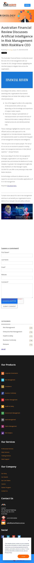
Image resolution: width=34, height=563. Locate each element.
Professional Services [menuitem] (7, 449)
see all (3, 349)
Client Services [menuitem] (5, 452)
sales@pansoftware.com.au (16, 523)
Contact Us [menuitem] (4, 491)
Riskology (9, 50)
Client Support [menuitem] (5, 459)
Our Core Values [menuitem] (5, 480)
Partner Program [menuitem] (6, 487)
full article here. (12, 186)
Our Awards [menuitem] (4, 477)
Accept (23, 556)
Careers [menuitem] (3, 484)
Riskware (17, 344)
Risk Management (17, 328)
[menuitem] (17, 373)
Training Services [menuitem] (6, 456)
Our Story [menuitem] (4, 473)
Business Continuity (17, 340)
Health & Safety (17, 336)
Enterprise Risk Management (17, 332)
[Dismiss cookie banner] (28, 541)
